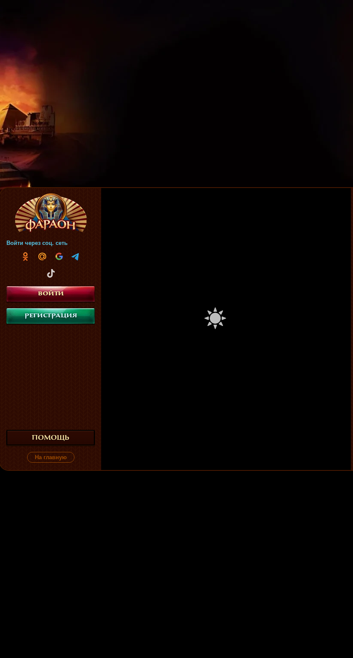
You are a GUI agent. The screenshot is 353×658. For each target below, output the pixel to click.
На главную (51, 457)
